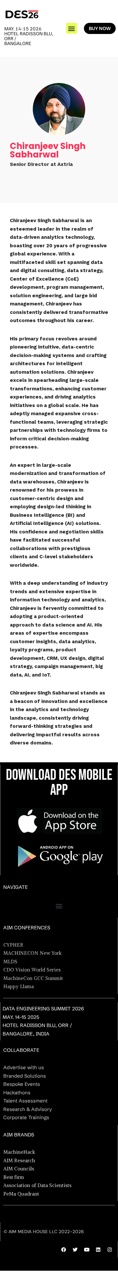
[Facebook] (64, 1249)
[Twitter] (75, 1249)
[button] (71, 28)
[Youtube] (86, 1249)
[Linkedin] (98, 1249)
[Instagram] (109, 1249)
